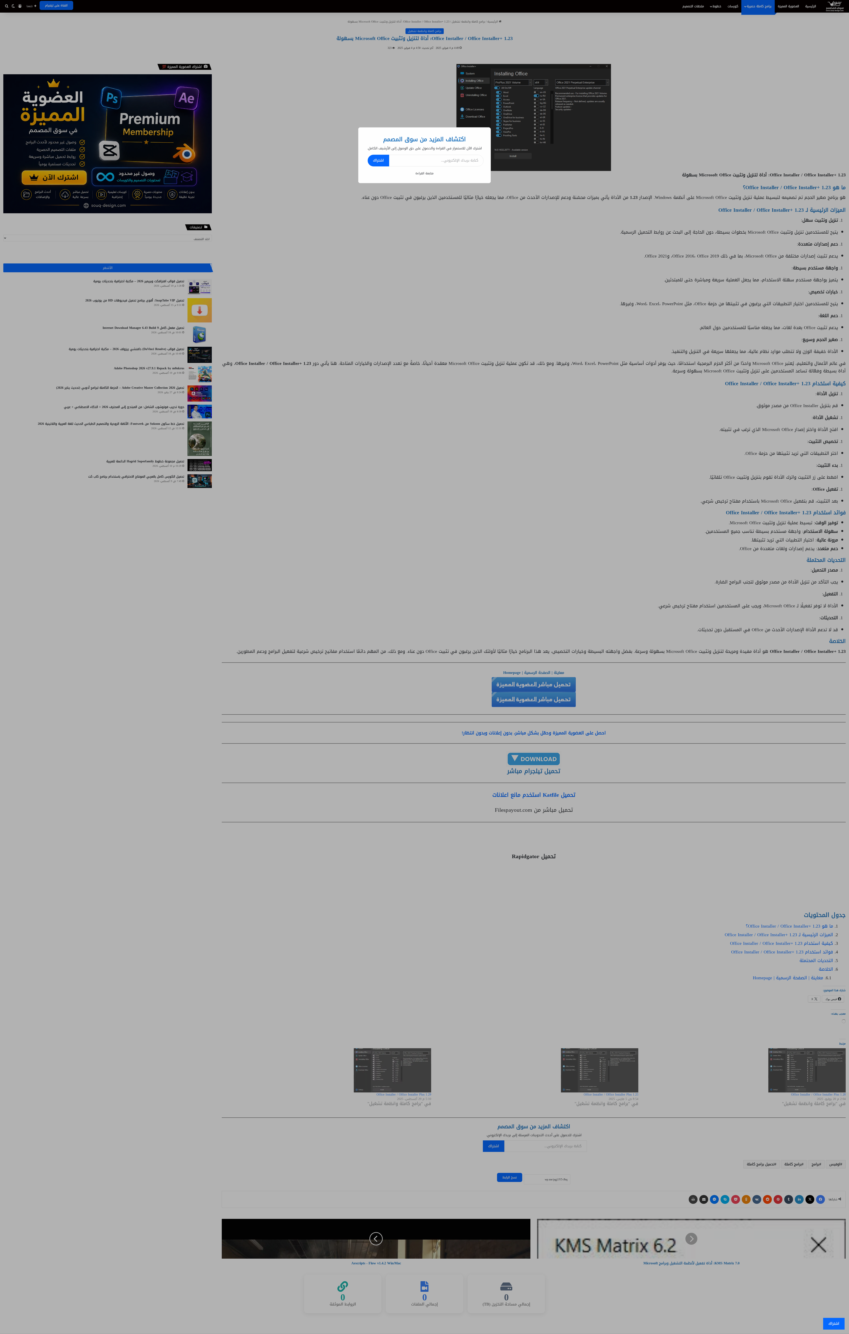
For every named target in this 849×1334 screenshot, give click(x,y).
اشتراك (378, 160)
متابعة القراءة (424, 173)
